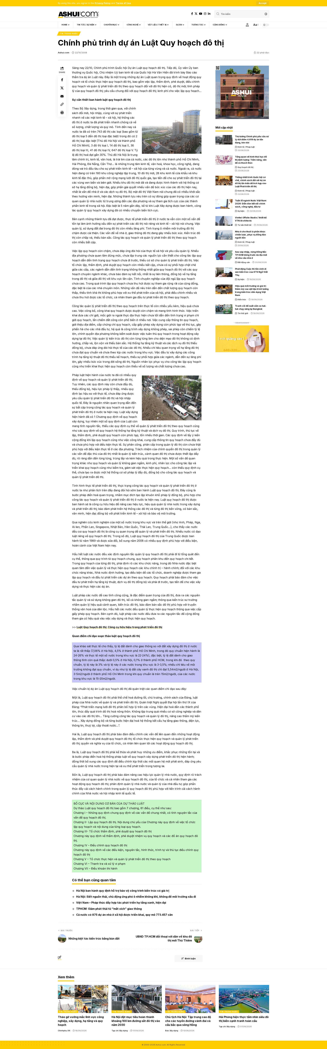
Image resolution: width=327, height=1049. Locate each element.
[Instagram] (205, 13)
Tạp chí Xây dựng (120, 1030)
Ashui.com (63, 52)
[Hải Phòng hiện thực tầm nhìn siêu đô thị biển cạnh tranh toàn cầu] (244, 999)
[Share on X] (62, 88)
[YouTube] (200, 13)
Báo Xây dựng (171, 1030)
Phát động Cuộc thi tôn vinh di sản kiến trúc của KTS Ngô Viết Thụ (251, 272)
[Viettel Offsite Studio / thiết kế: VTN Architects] (223, 221)
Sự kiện (241, 211)
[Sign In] (247, 25)
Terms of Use (123, 3)
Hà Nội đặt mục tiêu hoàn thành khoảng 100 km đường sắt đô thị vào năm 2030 (136, 1020)
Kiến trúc (242, 299)
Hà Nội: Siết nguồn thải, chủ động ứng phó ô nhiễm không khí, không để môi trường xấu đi (136, 896)
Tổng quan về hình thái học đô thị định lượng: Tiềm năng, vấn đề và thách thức (251, 159)
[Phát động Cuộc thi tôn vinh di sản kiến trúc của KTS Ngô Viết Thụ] (223, 272)
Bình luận (190, 958)
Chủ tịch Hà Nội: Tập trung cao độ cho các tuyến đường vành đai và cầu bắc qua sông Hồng (188, 1020)
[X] (196, 13)
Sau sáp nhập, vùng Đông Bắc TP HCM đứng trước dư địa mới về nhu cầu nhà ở (251, 255)
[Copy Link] (62, 104)
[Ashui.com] (78, 14)
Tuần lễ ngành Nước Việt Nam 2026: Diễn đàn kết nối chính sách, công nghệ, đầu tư (250, 203)
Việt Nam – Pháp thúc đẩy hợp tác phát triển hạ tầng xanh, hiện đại (121, 902)
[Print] (62, 112)
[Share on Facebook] (62, 80)
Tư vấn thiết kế (244, 225)
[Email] (62, 96)
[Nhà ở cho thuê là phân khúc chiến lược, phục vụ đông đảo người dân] (223, 235)
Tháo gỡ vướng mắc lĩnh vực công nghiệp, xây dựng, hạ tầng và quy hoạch (81, 1020)
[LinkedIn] (209, 13)
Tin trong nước (69, 34)
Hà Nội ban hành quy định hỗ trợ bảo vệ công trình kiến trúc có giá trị (122, 890)
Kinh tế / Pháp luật (246, 147)
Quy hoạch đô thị (245, 167)
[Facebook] (192, 13)
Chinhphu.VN (64, 1030)
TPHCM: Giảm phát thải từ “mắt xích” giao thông (109, 908)
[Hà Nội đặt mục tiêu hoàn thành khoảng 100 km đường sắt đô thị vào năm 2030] (137, 999)
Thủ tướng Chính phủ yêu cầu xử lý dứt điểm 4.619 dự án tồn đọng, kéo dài (252, 139)
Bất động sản (244, 262)
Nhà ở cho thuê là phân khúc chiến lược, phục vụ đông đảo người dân (250, 234)
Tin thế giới (243, 313)
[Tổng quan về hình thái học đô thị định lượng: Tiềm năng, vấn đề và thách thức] (223, 160)
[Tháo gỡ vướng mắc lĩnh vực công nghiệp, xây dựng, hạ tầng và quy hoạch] (83, 999)
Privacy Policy (103, 3)
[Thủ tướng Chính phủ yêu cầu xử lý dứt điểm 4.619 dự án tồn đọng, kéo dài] (223, 140)
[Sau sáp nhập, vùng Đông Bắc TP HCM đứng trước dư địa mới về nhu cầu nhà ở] (223, 255)
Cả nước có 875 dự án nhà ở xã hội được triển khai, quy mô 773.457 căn (124, 914)
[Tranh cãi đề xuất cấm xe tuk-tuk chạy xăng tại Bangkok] (223, 309)
